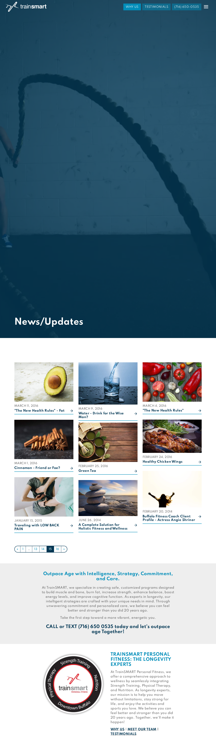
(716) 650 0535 (95, 626)
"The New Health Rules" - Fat (39, 410)
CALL (52, 626)
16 (57, 549)
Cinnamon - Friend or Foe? (37, 468)
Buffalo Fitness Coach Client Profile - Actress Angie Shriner (169, 518)
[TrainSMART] (25, 7)
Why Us (132, 6)
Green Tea (87, 471)
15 (50, 549)
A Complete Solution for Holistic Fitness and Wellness (103, 526)
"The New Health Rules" (163, 410)
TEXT (71, 626)
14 (43, 549)
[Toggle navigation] (206, 6)
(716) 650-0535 (186, 6)
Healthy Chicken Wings (162, 462)
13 (35, 549)
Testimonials (156, 6)
